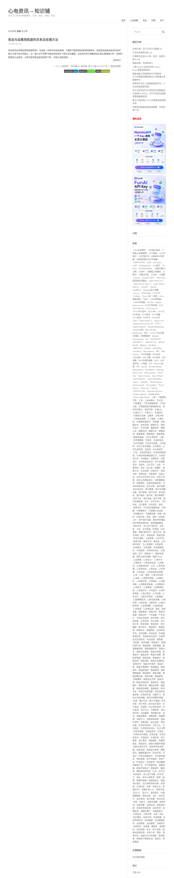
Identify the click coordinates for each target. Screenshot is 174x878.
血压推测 (140, 798)
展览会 (156, 541)
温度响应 (145, 722)
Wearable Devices (154, 391)
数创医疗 (155, 624)
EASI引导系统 (151, 305)
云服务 (150, 415)
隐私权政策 (116, 66)
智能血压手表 (149, 679)
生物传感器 (138, 731)
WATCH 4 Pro (139, 391)
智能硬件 (147, 673)
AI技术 (142, 271)
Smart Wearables (155, 378)
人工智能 (151, 418)
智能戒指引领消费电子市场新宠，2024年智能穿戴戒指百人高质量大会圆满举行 (149, 76)
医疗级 (150, 495)
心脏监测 (153, 602)
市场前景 (159, 544)
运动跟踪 (151, 823)
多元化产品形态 (150, 525)
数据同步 (153, 627)
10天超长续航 (154, 250)
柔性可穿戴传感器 (155, 697)
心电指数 (134, 20)
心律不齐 (158, 559)
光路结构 (155, 458)
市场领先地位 (153, 550)
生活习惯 (161, 728)
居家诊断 (137, 541)
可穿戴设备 (150, 513)
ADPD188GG (139, 262)
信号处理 (145, 427)
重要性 (154, 826)
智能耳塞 (149, 676)
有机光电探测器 (146, 691)
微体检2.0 (149, 553)
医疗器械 (143, 492)
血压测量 (151, 798)
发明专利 (137, 507)
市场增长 (137, 547)
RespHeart (149, 369)
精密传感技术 (142, 768)
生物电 (160, 731)
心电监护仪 (141, 590)
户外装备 (153, 614)
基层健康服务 (157, 522)
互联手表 (159, 415)
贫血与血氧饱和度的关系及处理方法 (33, 39)
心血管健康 (146, 605)
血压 (155, 795)
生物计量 (153, 734)
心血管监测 (148, 608)
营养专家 (160, 789)
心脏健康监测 (139, 599)
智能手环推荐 (149, 663)
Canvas (136, 293)
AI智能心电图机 (154, 271)
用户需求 (143, 740)
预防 (159, 832)
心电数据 (147, 587)
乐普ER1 (158, 409)
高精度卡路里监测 (144, 838)
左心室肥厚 (148, 544)
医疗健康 (149, 489)
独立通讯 (155, 722)
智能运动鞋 (154, 685)
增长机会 (137, 525)
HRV (146, 332)
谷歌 (155, 814)
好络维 (156, 529)
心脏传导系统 (147, 596)
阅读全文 (117, 60)
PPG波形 (156, 357)
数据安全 (140, 630)
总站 (145, 20)
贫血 (161, 814)
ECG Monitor (139, 308)
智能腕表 (159, 676)
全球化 (142, 464)
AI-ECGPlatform (146, 268)
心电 (135, 575)
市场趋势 (140, 550)
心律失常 (137, 562)
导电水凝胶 (138, 538)
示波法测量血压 (146, 755)
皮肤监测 (140, 749)
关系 (159, 464)
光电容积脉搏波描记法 (146, 455)
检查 (135, 700)
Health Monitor (139, 326)
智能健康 (157, 645)
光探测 (148, 449)
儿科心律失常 (151, 437)
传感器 (156, 421)
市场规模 (147, 547)
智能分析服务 (142, 651)
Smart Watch (157, 375)
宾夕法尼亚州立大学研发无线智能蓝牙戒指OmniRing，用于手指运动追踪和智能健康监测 (149, 93)
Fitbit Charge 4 (145, 320)
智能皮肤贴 (144, 670)
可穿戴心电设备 (156, 510)
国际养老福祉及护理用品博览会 (149, 521)
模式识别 (143, 700)
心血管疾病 (158, 605)
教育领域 (145, 624)
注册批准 (155, 709)
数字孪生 (143, 627)
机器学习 (157, 694)
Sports (136, 381)
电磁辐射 (153, 740)
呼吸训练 (140, 516)
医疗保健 (161, 486)
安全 (143, 535)
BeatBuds (137, 290)
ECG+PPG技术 (139, 311)
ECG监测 (137, 317)
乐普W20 (149, 412)
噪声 (155, 516)
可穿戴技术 (138, 513)
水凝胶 (144, 706)
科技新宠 (151, 762)
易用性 (136, 642)
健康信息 (155, 427)
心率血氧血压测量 (155, 572)
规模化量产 (146, 811)
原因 (161, 504)
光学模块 (157, 446)
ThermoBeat (151, 384)
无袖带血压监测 (150, 636)
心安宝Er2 (147, 559)
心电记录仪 (146, 593)
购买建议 (137, 817)
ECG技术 (146, 314)
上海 (141, 400)
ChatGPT (156, 293)
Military (143, 345)
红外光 (162, 771)
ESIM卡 (146, 317)
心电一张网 (144, 575)
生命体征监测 (145, 725)
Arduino (153, 286)
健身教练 (161, 434)
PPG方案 (147, 357)
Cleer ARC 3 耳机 (149, 296)
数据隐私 (151, 630)
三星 (154, 397)
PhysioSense (148, 351)
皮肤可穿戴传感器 (157, 743)
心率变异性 (141, 568)
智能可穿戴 (156, 654)
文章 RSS (137, 872)
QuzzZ (144, 366)
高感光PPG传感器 (148, 835)
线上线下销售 (149, 774)
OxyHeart (137, 351)
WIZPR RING (154, 394)
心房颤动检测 (142, 565)
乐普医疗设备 (139, 415)
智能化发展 (156, 651)
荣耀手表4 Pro (148, 789)
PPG (158, 351)
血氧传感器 (152, 801)
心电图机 (153, 581)
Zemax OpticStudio (141, 397)
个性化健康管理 (150, 403)
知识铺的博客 (139, 857)
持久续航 (155, 621)
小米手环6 (160, 538)
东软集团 (137, 403)
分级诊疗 (155, 470)
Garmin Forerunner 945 (143, 323)
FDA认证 (156, 317)
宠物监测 (151, 535)
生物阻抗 (145, 737)
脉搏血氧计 (154, 780)
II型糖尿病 (145, 335)
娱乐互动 (157, 532)
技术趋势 (145, 621)
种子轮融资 (152, 758)
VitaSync (154, 388)
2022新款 (153, 253)
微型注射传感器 (143, 556)
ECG (161, 305)
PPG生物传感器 (145, 360)
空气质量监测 (151, 765)
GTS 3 (158, 323)
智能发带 (145, 654)
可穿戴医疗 (141, 510)
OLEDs (148, 348)
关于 (162, 20)
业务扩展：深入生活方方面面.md (147, 48)
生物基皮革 (150, 731)
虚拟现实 (155, 792)
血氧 (135, 801)
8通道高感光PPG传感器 (147, 259)
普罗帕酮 (145, 642)
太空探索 (146, 529)
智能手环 (137, 663)
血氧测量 (140, 804)
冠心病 (150, 467)
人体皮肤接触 (139, 418)
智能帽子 (157, 657)
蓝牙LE (145, 792)
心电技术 (137, 587)
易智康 (160, 639)
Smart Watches (139, 378)
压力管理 (143, 504)
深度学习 (140, 719)
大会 (138, 529)
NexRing (152, 345)
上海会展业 (150, 400)
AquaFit (144, 286)
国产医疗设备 (145, 519)
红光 (155, 771)
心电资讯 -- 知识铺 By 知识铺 (73, 66)
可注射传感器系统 (151, 507)
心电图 (136, 578)
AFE (135, 265)
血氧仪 (142, 801)
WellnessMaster (139, 394)
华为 (147, 501)
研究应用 (157, 752)
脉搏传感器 (141, 780)
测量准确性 (141, 716)
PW (137, 366)
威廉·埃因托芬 (145, 532)
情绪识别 (153, 611)
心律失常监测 (149, 562)
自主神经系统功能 (151, 783)
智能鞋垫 (155, 688)
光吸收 (148, 440)
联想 (159, 777)
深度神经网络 (153, 719)
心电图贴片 (160, 584)
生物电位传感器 (140, 734)
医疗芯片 (137, 498)
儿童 (161, 437)
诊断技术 (137, 814)
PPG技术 (137, 357)
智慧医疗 (155, 642)
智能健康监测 (151, 648)
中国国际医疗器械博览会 (150, 406)
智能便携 (147, 645)
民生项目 (143, 703)
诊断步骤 (147, 814)
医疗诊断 (157, 498)
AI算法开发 (144, 274)
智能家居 (147, 657)
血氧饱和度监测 (143, 807)
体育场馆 (145, 424)
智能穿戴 (157, 673)
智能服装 (155, 666)
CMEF (145, 299)
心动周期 (137, 559)
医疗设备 (147, 498)
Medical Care (151, 342)
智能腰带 (137, 679)
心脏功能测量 (153, 599)
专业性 (160, 400)
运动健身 (140, 823)
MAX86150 (155, 339)
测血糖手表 (156, 713)
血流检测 (157, 807)
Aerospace (157, 262)
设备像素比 (158, 811)
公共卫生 (151, 464)
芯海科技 (140, 786)
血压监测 (161, 798)
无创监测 (153, 633)
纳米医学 (137, 774)
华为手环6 (155, 501)
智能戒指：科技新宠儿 (143, 63)
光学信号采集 (151, 443)
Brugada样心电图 (151, 290)
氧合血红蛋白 (155, 703)
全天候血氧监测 (146, 461)
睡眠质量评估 (145, 752)
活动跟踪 (145, 713)
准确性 (158, 467)
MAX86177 (138, 342)
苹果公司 (157, 786)
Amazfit (136, 277)
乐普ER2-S (138, 412)
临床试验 (149, 409)
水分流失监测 (155, 706)
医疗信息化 (138, 489)
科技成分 (140, 762)
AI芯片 (154, 274)
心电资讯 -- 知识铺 (29, 11)
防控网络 (140, 829)
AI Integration (145, 265)
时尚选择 (151, 639)
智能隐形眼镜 (142, 688)
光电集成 (145, 458)
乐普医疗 (159, 412)
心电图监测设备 (146, 584)
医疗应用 (153, 492)
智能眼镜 (155, 670)
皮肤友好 (143, 743)
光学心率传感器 (143, 446)
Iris (147, 339)
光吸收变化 (158, 440)
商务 (149, 516)
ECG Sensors (152, 308)
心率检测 (153, 568)
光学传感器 (138, 443)
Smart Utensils (144, 375)
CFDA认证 (146, 293)
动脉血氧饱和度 (154, 483)
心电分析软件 (157, 575)
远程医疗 (161, 823)
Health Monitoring (156, 326)
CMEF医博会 (155, 299)
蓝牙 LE (136, 792)
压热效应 (153, 504)
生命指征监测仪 (148, 728)
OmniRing (157, 348)
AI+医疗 (156, 265)
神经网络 (140, 758)
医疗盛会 (140, 495)
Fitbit (135, 320)
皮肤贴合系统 (153, 749)
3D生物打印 (144, 256)
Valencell (144, 388)
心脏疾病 (143, 602)
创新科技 (143, 473)
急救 (157, 608)
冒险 (143, 467)
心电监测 (153, 590)
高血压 (158, 838)
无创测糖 (143, 633)
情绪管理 (143, 611)
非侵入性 (151, 832)
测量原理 (153, 716)
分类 (135, 233)
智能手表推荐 (142, 666)
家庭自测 (161, 535)
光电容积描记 (145, 452)
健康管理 (140, 434)
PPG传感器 (146, 354)
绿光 (138, 777)
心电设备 (157, 593)
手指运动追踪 (142, 617)
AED (149, 262)
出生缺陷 (145, 470)
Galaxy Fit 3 (159, 320)
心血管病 (137, 608)
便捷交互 (155, 424)
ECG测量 (156, 314)
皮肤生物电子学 (140, 746)
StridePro (144, 381)
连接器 (146, 826)
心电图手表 (141, 581)
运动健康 (149, 820)
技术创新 (155, 617)
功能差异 (153, 473)
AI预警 (162, 274)
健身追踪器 (138, 437)
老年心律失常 (148, 777)
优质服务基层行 (143, 421)
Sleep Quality (150, 372)
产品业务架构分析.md (142, 52)
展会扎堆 (147, 541)
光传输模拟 (138, 440)
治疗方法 (145, 709)
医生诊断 (151, 486)
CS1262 (150, 302)
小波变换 (149, 538)
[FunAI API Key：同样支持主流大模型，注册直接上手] (149, 224)
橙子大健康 (154, 700)
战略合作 (143, 614)
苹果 (149, 786)
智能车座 (143, 685)
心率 (153, 565)
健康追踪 (151, 434)
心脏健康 (159, 596)
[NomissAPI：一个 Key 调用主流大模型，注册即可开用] (149, 173)
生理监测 (155, 737)
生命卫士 (157, 725)
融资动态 (147, 795)
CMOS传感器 (139, 302)
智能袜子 (155, 682)
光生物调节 (158, 449)
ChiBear (136, 296)
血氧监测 (151, 804)
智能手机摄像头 (158, 660)
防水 (149, 829)
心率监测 (140, 572)
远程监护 (137, 826)
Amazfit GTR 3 (148, 277)
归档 (153, 20)
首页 (124, 20)
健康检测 (143, 431)
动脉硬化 (140, 483)
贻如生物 (147, 817)
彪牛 (141, 553)
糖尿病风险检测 (143, 771)
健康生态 (153, 431)
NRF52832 (138, 348)
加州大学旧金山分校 (145, 476)
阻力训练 (157, 829)
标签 (135, 243)
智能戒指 (145, 660)
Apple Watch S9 (155, 280)
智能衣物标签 (142, 682)
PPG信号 (156, 354)
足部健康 (157, 817)
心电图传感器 (147, 578)
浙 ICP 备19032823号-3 (98, 66)
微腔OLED (157, 556)
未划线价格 (146, 694)
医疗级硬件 (160, 495)
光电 (135, 452)
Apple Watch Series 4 (142, 283)
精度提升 (155, 768)
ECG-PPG (152, 311)
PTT (150, 363)
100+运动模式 (139, 250)
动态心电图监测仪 (144, 480)
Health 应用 (138, 329)
